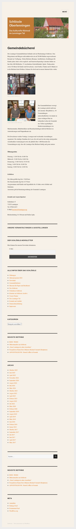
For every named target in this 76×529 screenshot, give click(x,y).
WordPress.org (13, 511)
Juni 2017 (12, 437)
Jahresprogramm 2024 (15, 278)
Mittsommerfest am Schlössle (17, 344)
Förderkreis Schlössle (15, 291)
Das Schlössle (13, 288)
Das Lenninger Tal (14, 298)
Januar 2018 (12, 427)
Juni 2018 (12, 422)
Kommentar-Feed (14, 508)
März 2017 (12, 442)
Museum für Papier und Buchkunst (19, 286)
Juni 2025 (12, 373)
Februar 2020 (13, 409)
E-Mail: (11, 249)
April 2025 (12, 375)
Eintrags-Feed (13, 506)
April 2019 (12, 417)
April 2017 (12, 440)
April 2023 (12, 396)
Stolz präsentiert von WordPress (22, 523)
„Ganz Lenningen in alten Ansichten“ (20, 347)
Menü (64, 12)
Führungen (12, 275)
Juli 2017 (12, 435)
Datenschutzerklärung (15, 304)
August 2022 (13, 401)
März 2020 (12, 406)
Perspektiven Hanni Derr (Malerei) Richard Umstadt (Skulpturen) (28, 350)
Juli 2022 (12, 404)
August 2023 (13, 393)
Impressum (12, 306)
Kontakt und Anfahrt (15, 301)
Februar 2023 (13, 398)
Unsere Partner (13, 296)
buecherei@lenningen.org (19, 209)
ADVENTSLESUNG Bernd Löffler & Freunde (23, 352)
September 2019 (14, 411)
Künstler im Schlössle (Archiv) (18, 293)
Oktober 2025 (13, 370)
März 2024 (12, 388)
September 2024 (14, 380)
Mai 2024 (12, 386)
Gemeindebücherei (14, 283)
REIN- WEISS (13, 342)
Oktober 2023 (13, 391)
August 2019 (13, 414)
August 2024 (13, 383)
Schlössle (10, 523)
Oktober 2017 (13, 429)
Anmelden (12, 503)
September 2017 (14, 432)
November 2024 (14, 378)
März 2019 (12, 419)
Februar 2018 (13, 424)
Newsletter (12, 280)
